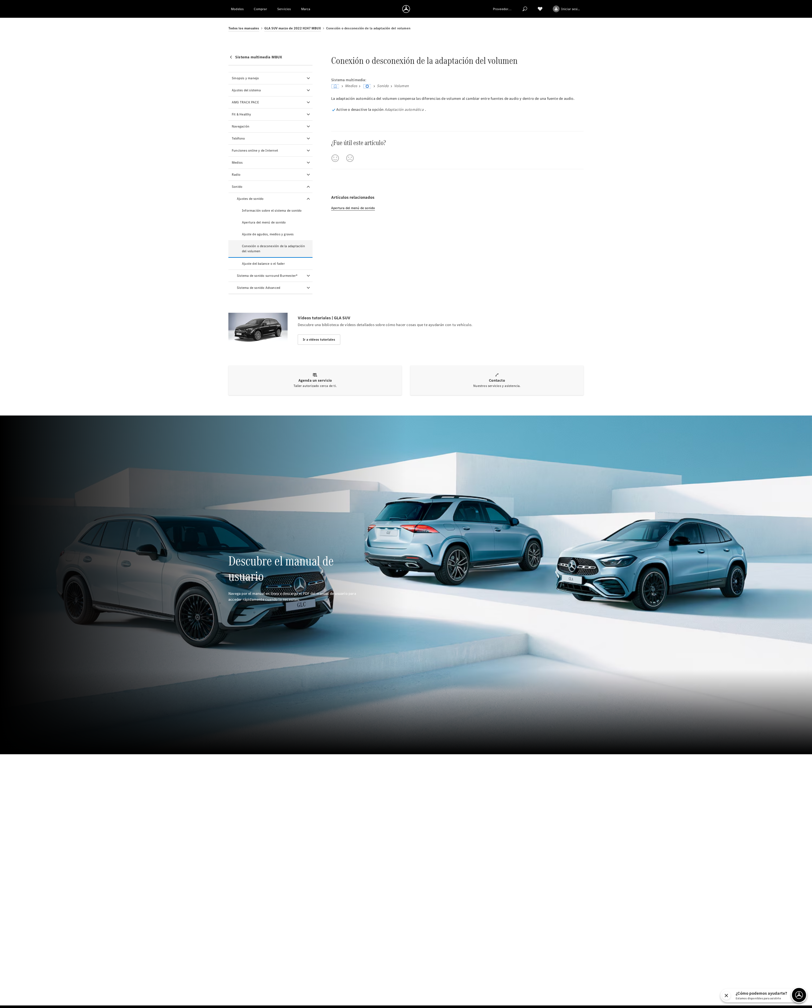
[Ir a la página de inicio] (406, 9)
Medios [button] (237, 162)
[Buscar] (524, 8)
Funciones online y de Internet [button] (255, 150)
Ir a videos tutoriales (319, 339)
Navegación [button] (240, 126)
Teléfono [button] (238, 138)
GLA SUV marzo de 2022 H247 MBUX (292, 28)
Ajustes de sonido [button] (250, 198)
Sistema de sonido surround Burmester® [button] (267, 275)
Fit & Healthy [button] (241, 114)
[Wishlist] (540, 8)
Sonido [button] (237, 186)
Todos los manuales (243, 28)
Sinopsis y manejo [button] (245, 78)
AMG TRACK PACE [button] (245, 102)
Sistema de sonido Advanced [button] (258, 287)
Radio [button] (236, 174)
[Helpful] (335, 158)
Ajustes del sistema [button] (246, 90)
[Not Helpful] (350, 158)
